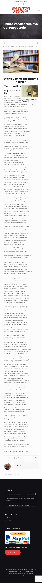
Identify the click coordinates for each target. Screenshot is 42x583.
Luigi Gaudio (19, 47)
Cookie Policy (13, 571)
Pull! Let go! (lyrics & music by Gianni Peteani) (21, 494)
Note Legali (30, 573)
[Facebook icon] (18, 4)
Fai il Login (12, 552)
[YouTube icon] (21, 4)
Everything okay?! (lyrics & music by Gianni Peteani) (20, 500)
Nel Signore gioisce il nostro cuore (17, 505)
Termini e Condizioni (26, 571)
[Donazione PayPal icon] (23, 4)
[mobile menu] (39, 10)
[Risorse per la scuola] (21, 10)
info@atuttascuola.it (21, 2)
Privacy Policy (32, 569)
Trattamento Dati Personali (16, 573)
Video (9, 521)
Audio (9, 518)
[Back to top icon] (38, 579)
